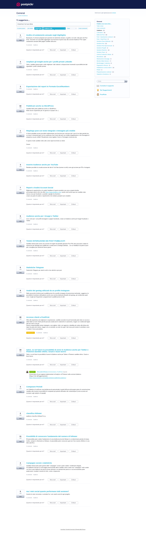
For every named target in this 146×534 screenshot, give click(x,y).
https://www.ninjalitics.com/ (53, 192)
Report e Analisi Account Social (39, 188)
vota (20, 40)
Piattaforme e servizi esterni (104, 67)
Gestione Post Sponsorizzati (104, 45)
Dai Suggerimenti (106, 90)
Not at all (53, 50)
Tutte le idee (100, 26)
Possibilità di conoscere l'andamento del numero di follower (51, 436)
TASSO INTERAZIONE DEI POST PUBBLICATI (45, 241)
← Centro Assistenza (22, 15)
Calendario (100, 32)
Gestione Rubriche (102, 50)
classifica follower (34, 413)
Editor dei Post (101, 35)
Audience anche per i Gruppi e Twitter (42, 216)
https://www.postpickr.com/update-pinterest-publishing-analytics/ (47, 378)
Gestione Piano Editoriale (104, 41)
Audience (35, 45)
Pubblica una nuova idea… (104, 24)
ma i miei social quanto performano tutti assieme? (47, 491)
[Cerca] (126, 81)
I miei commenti (83, 28)
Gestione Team (101, 52)
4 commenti (29, 114)
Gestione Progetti (101, 48)
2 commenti (29, 359)
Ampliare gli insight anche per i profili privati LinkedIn (49, 62)
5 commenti (39, 332)
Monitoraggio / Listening (103, 63)
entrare (114, 12)
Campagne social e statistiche (39, 463)
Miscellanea (100, 56)
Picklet (98, 70)
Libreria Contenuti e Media (104, 54)
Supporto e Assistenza (103, 74)
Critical (74, 50)
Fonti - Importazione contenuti (105, 37)
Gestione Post (100, 43)
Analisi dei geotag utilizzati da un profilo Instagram (48, 291)
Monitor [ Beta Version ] (103, 61)
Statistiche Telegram (35, 267)
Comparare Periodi (34, 387)
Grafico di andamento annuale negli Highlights (46, 35)
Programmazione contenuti (104, 72)
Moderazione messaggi (103, 59)
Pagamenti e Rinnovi (102, 65)
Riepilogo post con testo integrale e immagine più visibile (50, 131)
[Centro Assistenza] (25, 4)
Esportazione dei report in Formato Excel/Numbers (47, 87)
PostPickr (103, 94)
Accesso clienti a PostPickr (38, 317)
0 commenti (29, 45)
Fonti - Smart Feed (102, 39)
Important (64, 50)
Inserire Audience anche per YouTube (42, 165)
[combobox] (111, 81)
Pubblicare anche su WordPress (40, 106)
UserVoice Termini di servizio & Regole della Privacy (73, 529)
